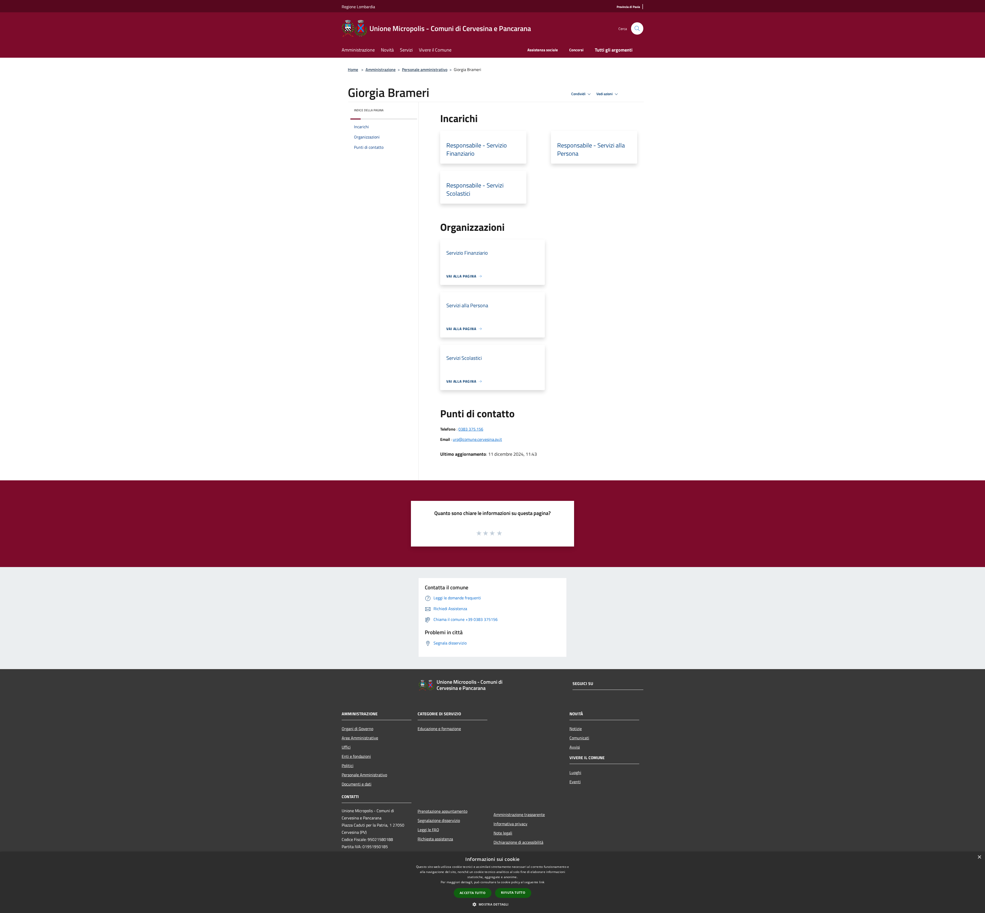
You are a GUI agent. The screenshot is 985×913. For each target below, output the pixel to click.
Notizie (575, 729)
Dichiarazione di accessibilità (518, 842)
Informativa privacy (510, 824)
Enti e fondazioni (356, 756)
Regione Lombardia (358, 7)
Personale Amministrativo (364, 775)
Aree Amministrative (360, 738)
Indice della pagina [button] (368, 110)
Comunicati (579, 738)
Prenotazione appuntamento (442, 811)
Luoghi (575, 772)
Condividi (578, 94)
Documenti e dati (356, 784)
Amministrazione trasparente (519, 814)
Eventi (575, 782)
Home (353, 69)
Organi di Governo (357, 729)
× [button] (979, 857)
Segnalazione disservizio (439, 820)
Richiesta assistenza (435, 839)
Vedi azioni (604, 94)
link (541, 882)
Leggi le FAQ (428, 830)
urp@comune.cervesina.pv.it (477, 439)
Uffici (346, 747)
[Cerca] (637, 28)
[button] (492, 904)
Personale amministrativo (424, 69)
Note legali (503, 833)
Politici (347, 765)
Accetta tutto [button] (473, 893)
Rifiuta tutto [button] (513, 892)
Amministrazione (381, 69)
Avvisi (574, 747)
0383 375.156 (470, 429)
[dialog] (492, 882)
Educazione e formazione (439, 729)
